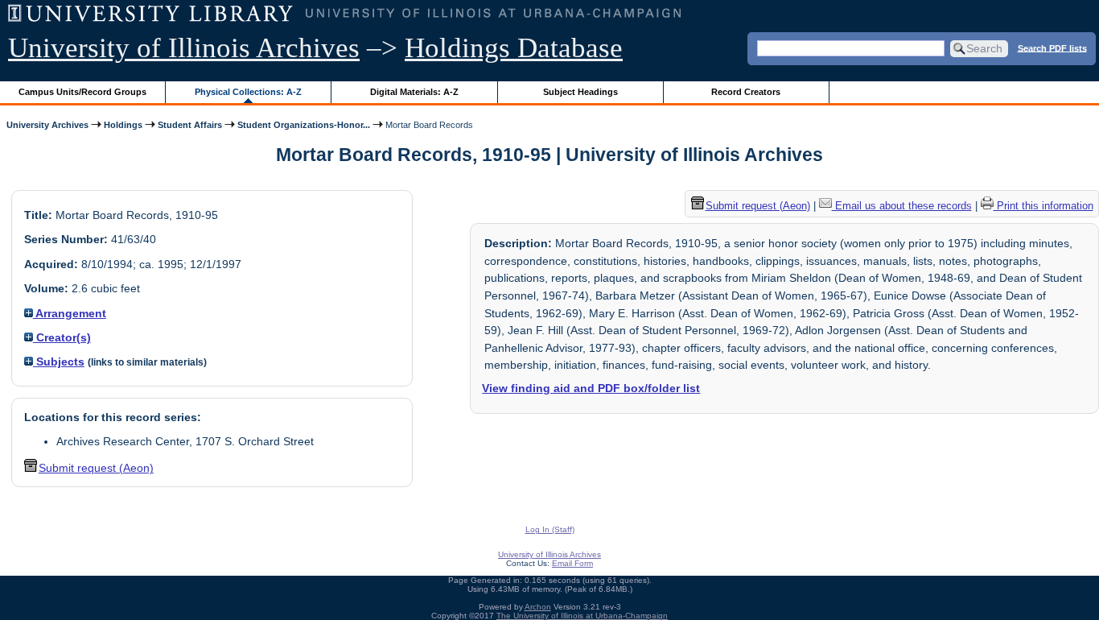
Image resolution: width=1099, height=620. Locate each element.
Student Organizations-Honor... (303, 125)
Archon (538, 606)
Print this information (1043, 206)
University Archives (47, 125)
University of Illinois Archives (184, 48)
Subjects (58, 361)
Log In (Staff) (549, 529)
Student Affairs (190, 125)
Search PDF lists (1052, 47)
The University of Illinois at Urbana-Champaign (582, 615)
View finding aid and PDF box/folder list (591, 388)
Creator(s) (62, 337)
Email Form (572, 563)
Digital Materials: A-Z (414, 92)
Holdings (123, 125)
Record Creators (745, 92)
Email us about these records (902, 206)
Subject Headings (580, 92)
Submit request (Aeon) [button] (96, 467)
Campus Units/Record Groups (82, 92)
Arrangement (69, 313)
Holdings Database (514, 48)
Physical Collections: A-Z (248, 92)
